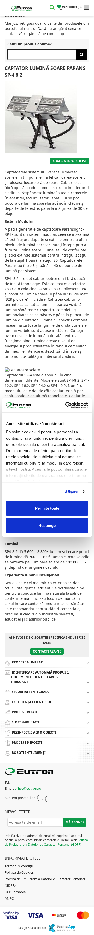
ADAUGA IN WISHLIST (69, 161)
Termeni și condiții (19, 866)
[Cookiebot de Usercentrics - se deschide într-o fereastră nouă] (66, 405)
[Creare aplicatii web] (62, 928)
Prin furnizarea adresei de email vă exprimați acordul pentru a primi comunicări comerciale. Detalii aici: (46, 840)
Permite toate (47, 508)
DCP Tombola (15, 892)
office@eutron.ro (28, 788)
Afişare (71, 491)
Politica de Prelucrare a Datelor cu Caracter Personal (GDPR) (46, 842)
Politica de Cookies (19, 872)
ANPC (9, 898)
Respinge (47, 525)
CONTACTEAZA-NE (47, 651)
